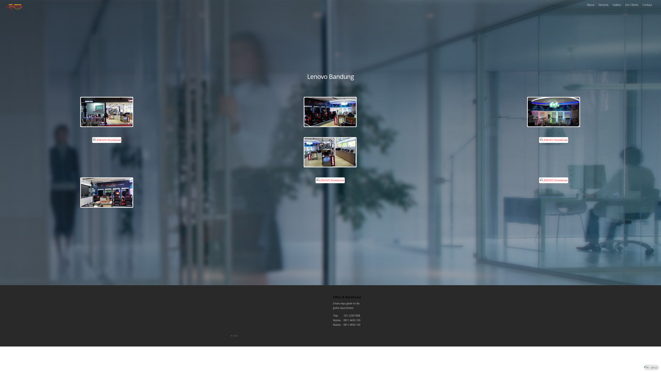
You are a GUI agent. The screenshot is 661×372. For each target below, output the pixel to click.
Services (603, 5)
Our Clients (631, 5)
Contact (647, 5)
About (590, 5)
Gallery (617, 5)
